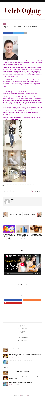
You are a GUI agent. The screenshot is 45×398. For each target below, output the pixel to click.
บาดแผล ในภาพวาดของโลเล (29, 214)
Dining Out (11, 357)
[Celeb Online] (22, 11)
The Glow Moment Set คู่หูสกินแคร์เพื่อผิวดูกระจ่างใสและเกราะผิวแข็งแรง (22, 235)
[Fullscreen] (39, 273)
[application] (22, 264)
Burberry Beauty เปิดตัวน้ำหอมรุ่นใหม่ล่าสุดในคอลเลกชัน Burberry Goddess (36, 235)
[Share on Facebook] (35, 191)
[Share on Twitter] (37, 191)
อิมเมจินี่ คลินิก (6, 191)
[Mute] (37, 273)
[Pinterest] (39, 191)
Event (10, 350)
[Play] (6, 273)
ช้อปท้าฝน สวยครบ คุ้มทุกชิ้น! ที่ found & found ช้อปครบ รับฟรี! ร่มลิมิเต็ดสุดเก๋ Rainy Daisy (9, 236)
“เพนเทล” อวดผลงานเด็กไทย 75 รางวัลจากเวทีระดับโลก (20, 360)
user (12, 199)
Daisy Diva (14, 191)
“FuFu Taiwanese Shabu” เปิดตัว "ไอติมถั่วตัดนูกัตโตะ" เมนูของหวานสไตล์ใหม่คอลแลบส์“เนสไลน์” (20, 1)
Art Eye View (11, 384)
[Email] (41, 191)
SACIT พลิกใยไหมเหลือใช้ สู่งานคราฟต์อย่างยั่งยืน (19, 349)
